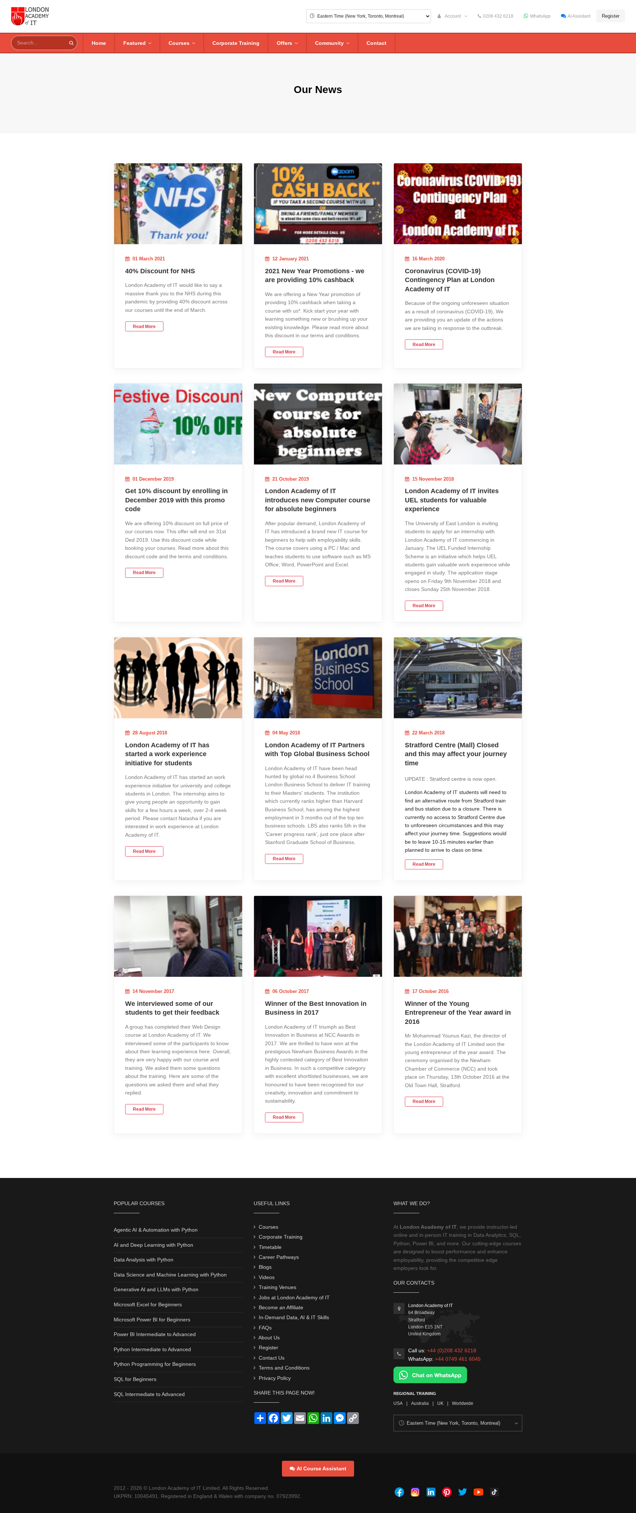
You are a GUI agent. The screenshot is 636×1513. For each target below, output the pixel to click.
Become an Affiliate (281, 1307)
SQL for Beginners (135, 1379)
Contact (376, 43)
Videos (267, 1277)
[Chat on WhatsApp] (430, 1374)
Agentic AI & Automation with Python (156, 1230)
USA (398, 1403)
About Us (269, 1338)
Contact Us (272, 1358)
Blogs (265, 1267)
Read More (144, 326)
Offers (284, 43)
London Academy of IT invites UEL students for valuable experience (452, 500)
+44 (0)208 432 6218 (451, 1350)
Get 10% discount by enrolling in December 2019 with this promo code (176, 500)
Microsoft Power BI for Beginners (152, 1319)
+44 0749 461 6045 (458, 1359)
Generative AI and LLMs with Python (156, 1289)
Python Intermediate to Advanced (152, 1349)
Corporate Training (235, 43)
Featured (134, 43)
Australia (420, 1403)
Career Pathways (279, 1257)
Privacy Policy (275, 1378)
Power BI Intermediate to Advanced (155, 1334)
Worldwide (462, 1403)
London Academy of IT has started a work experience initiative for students (167, 754)
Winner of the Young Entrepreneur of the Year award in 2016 (458, 1012)
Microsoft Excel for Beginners (148, 1304)
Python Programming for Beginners (155, 1364)
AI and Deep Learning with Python (153, 1245)
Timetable (270, 1247)
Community (329, 43)
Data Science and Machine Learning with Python (170, 1275)
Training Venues (277, 1287)
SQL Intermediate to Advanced (149, 1394)
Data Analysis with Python (143, 1260)
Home (99, 43)
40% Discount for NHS (160, 271)
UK (440, 1403)
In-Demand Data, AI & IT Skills (294, 1317)
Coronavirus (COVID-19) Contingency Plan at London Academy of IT (450, 280)
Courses (179, 43)
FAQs (265, 1328)
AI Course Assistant (321, 1468)
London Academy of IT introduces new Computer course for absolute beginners (317, 500)
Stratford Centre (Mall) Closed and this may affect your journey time (456, 754)
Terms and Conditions (284, 1368)
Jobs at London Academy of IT (294, 1297)
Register (610, 16)
